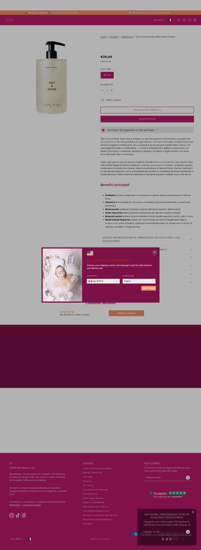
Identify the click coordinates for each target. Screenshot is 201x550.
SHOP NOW (148, 288)
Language (128, 276)
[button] (154, 253)
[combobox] (96, 281)
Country (92, 276)
